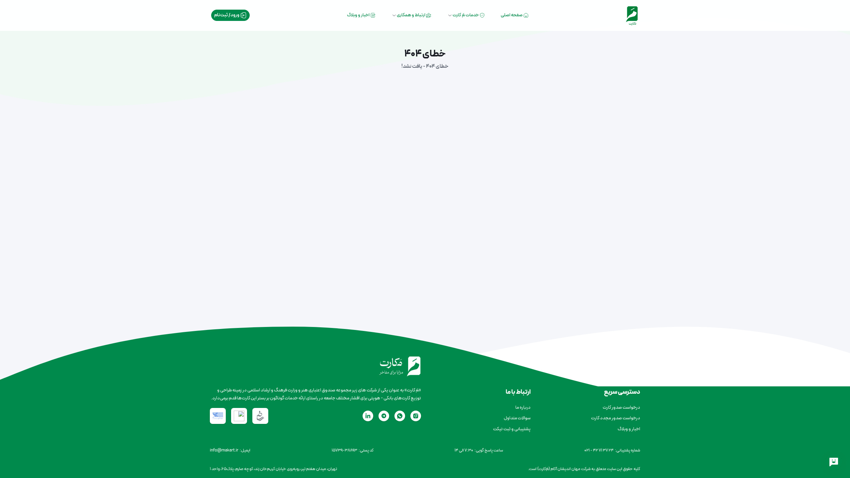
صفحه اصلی (512, 15)
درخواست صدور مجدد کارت (615, 418)
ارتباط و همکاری (411, 15)
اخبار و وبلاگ (358, 15)
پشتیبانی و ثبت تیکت (512, 429)
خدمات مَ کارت (466, 15)
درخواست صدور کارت (621, 407)
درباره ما (523, 407)
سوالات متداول (517, 418)
